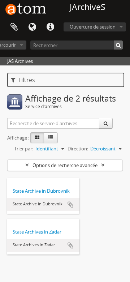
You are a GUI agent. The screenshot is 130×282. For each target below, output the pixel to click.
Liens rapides (50, 27)
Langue (32, 27)
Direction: (78, 148)
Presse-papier (14, 27)
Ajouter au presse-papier (70, 204)
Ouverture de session (93, 27)
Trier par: (23, 148)
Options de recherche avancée (65, 165)
